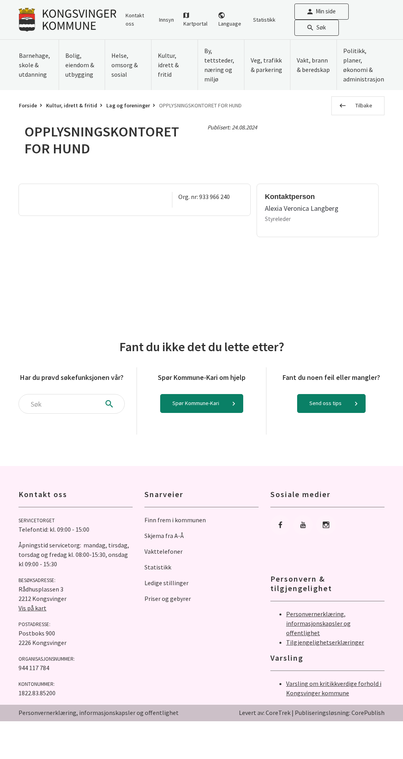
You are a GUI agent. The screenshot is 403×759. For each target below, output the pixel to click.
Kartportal (195, 23)
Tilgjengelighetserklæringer (325, 642)
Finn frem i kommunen (175, 520)
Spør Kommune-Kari (195, 403)
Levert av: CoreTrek (264, 713)
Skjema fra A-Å (164, 536)
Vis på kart (32, 608)
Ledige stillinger (166, 583)
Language (229, 23)
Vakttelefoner (163, 551)
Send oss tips (325, 403)
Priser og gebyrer (167, 598)
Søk (321, 27)
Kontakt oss (135, 19)
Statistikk (264, 19)
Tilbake (363, 105)
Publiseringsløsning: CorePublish (340, 713)
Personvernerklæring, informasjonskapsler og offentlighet (318, 623)
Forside (28, 105)
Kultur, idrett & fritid (71, 105)
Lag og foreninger (128, 105)
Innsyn (166, 19)
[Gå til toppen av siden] (377, 733)
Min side (326, 11)
